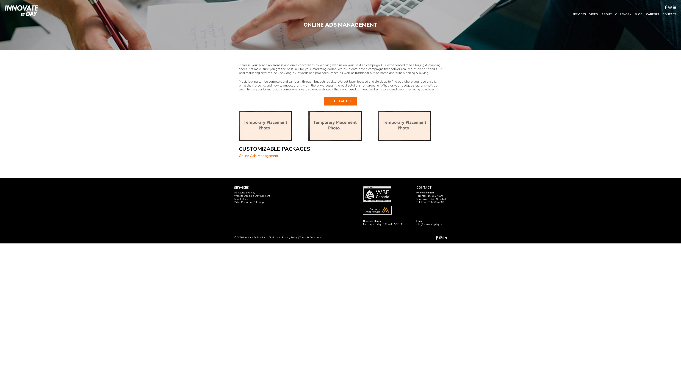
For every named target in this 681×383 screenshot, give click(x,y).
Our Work (623, 14)
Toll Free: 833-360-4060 (430, 202)
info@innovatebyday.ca (429, 224)
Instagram (670, 7)
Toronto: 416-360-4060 (429, 196)
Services (579, 14)
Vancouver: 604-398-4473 (431, 199)
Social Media (241, 199)
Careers (652, 14)
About (607, 14)
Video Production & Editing (249, 202)
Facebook (665, 7)
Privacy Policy (289, 237)
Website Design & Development (252, 196)
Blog (639, 14)
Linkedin (674, 7)
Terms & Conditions (310, 237)
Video (593, 14)
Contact (669, 14)
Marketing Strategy (244, 192)
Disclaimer (274, 237)
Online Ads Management (258, 155)
